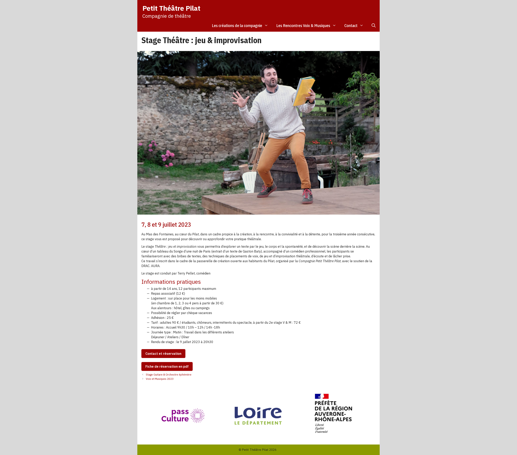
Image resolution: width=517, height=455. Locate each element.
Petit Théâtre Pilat (171, 8)
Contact (350, 25)
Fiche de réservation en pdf (167, 366)
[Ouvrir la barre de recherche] (374, 26)
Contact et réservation (163, 354)
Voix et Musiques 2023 (159, 379)
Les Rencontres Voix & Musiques (303, 25)
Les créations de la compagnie (237, 25)
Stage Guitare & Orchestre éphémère (168, 374)
